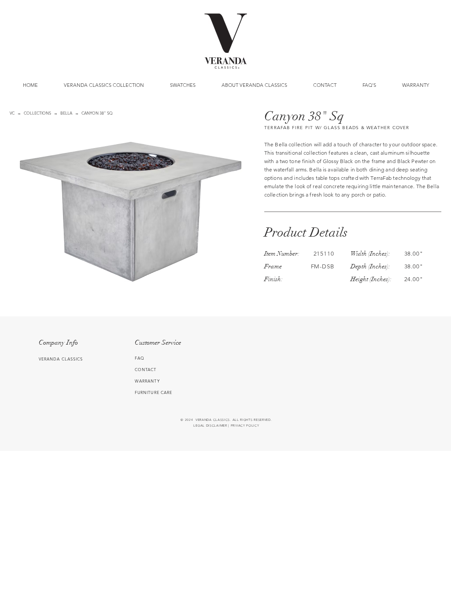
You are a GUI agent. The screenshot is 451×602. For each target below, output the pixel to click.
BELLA (66, 112)
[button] (182, 85)
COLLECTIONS (37, 112)
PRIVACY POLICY (245, 425)
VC (12, 112)
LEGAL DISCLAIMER (210, 425)
